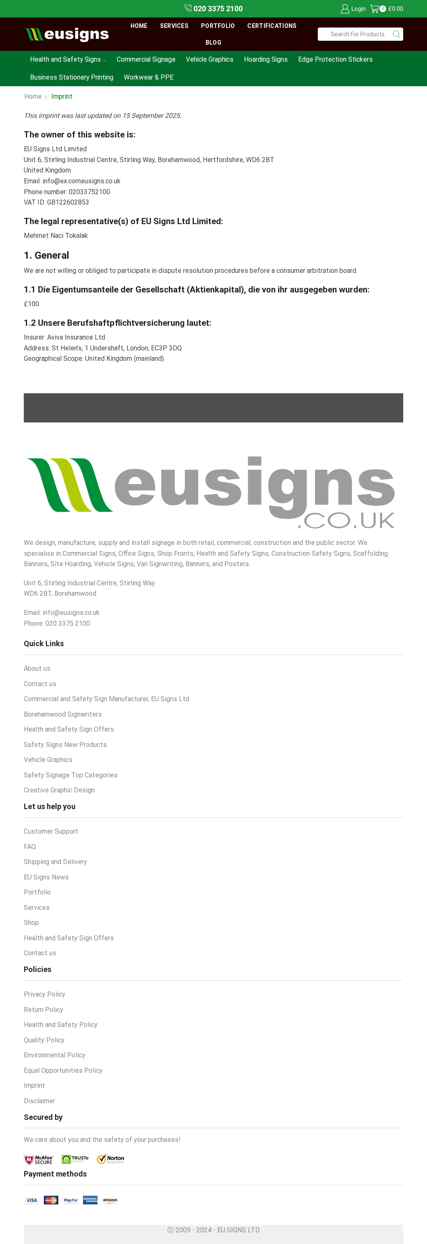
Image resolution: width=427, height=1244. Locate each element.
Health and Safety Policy (61, 1025)
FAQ (30, 847)
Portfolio (218, 25)
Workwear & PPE (148, 77)
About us (37, 668)
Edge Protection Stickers (335, 59)
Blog (213, 42)
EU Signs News (46, 877)
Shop (31, 923)
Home (139, 25)
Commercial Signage (146, 59)
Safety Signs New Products (65, 745)
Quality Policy (44, 1040)
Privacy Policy (44, 994)
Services (174, 25)
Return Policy (43, 1010)
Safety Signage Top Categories (71, 775)
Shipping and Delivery (55, 862)
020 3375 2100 (217, 8)
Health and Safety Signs (65, 59)
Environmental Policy (54, 1055)
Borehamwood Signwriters (63, 714)
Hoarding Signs (266, 59)
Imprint (34, 1085)
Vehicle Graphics (210, 59)
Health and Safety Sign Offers (69, 729)
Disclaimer (39, 1101)
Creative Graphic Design (59, 790)
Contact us (40, 684)
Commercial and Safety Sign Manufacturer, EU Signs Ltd (106, 699)
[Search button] (396, 34)
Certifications (271, 25)
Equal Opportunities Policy (63, 1070)
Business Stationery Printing (71, 77)
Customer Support (51, 831)
